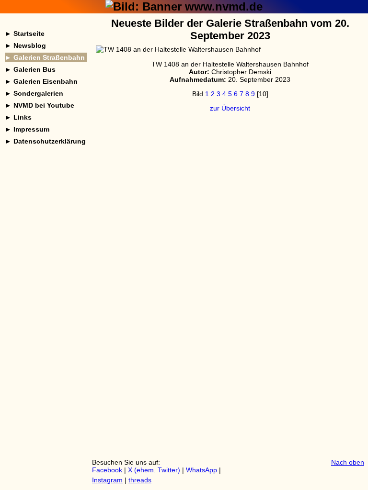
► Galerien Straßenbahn (45, 57)
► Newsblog (25, 45)
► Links (18, 117)
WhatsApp (201, 470)
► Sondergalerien (34, 93)
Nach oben (347, 462)
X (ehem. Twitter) (154, 470)
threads (139, 480)
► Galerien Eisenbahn (41, 81)
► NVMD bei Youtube (39, 105)
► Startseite (25, 33)
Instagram (107, 480)
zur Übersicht (230, 108)
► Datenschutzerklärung (45, 141)
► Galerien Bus (30, 69)
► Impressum (27, 129)
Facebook (107, 470)
